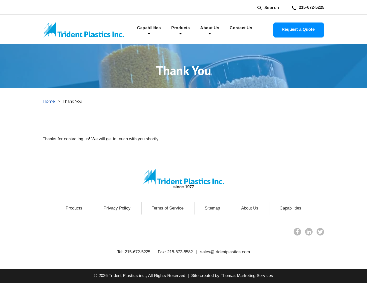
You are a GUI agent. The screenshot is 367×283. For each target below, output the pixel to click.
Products (74, 208)
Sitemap (212, 208)
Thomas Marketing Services (247, 275)
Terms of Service (168, 208)
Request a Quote (298, 29)
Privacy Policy (117, 208)
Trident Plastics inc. (127, 275)
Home (49, 101)
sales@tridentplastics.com (225, 252)
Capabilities (290, 208)
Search (271, 7)
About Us (249, 208)
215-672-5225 (137, 252)
